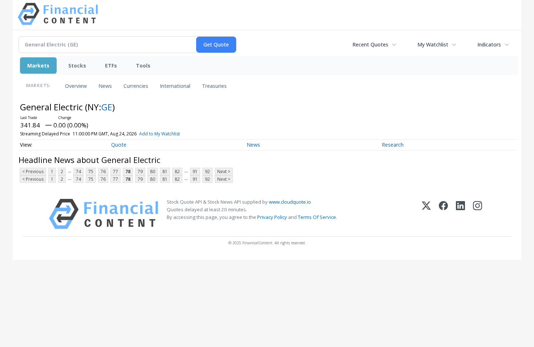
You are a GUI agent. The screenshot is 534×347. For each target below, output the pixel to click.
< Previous (33, 171)
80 (152, 171)
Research (393, 144)
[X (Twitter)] (426, 214)
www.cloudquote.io (290, 202)
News (105, 85)
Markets (38, 65)
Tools (143, 65)
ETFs (111, 65)
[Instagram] (477, 214)
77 (115, 171)
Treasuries (214, 85)
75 (90, 171)
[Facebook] (443, 214)
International (175, 85)
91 (195, 171)
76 (103, 171)
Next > (223, 171)
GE (106, 107)
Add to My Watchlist (159, 134)
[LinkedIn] (460, 214)
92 (207, 171)
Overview (76, 85)
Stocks (77, 65)
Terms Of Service (317, 217)
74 (78, 171)
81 (164, 171)
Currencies (136, 85)
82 (177, 171)
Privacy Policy (272, 217)
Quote (118, 144)
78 (127, 171)
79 (140, 171)
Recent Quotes (370, 44)
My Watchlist (432, 44)
